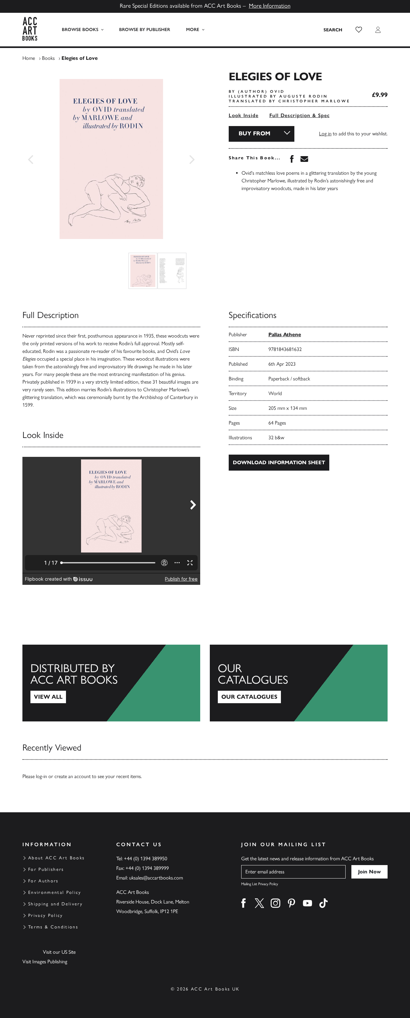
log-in (41, 776)
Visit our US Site (59, 952)
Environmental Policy (54, 892)
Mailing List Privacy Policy (259, 884)
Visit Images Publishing (44, 961)
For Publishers (46, 869)
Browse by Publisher (144, 29)
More (192, 29)
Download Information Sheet (279, 462)
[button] (358, 29)
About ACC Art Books (56, 858)
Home (28, 58)
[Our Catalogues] (299, 683)
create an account (72, 776)
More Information (270, 5)
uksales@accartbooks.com (156, 878)
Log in (325, 134)
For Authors (43, 881)
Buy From (254, 133)
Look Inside (243, 115)
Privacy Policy (45, 915)
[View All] (111, 683)
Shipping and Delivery (55, 904)
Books (48, 58)
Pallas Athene (284, 334)
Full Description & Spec (299, 115)
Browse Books (80, 29)
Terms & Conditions (53, 927)
